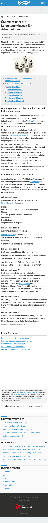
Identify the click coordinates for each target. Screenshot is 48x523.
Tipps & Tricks (11, 17)
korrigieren (34, 182)
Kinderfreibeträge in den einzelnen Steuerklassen (34, 406)
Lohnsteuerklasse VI (15, 101)
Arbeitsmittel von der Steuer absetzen (12, 406)
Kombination (24, 284)
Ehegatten (6, 488)
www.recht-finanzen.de (32, 392)
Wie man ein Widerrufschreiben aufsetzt (17, 456)
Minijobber (6, 472)
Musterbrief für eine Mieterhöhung (15, 423)
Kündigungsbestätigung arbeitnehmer (16, 341)
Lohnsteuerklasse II (15, 90)
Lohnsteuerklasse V (15, 98)
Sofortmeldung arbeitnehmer (13, 344)
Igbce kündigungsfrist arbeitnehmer (15, 349)
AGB (10, 497)
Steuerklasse (6, 203)
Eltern (5, 478)
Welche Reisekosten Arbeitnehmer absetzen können (21, 449)
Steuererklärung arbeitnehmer (13, 346)
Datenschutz (18, 497)
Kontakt (26, 497)
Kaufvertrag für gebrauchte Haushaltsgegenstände (21, 433)
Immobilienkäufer (9, 482)
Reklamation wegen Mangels (13, 436)
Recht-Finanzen (21, 392)
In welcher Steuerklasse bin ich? (18, 83)
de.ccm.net (24, 513)
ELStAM (30, 121)
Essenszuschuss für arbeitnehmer (15, 338)
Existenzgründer (8, 485)
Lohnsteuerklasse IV (15, 95)
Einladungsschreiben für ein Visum (15, 426)
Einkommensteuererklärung (20, 135)
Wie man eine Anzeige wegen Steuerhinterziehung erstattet (24, 446)
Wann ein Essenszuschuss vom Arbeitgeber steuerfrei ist (23, 453)
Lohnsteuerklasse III (15, 92)
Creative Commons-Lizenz (19, 394)
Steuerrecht (23, 17)
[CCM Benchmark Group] (24, 507)
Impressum (35, 497)
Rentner (5, 475)
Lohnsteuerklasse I (14, 87)
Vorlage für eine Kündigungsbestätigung (17, 429)
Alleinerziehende (8, 235)
